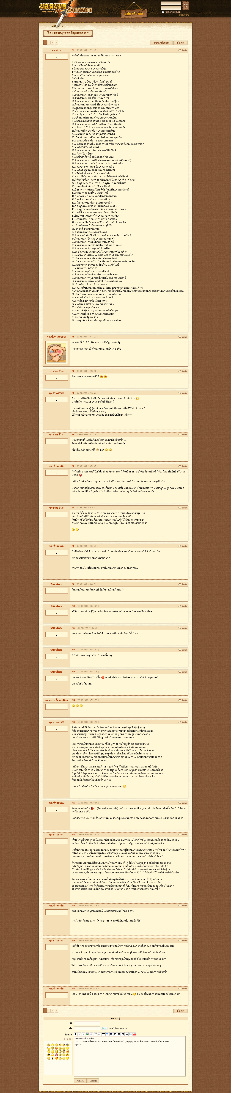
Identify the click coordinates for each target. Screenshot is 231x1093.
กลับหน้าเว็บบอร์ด (161, 43)
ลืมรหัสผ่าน (184, 15)
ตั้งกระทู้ (180, 43)
